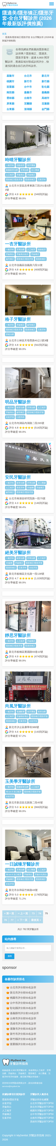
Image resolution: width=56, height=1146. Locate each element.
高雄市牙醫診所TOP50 (42, 1121)
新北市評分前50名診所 (22, 992)
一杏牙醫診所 (18, 243)
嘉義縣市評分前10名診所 (24, 1013)
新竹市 (28, 81)
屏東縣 (10, 103)
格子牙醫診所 (18, 319)
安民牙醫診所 (18, 477)
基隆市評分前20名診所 (22, 1028)
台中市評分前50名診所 (22, 1002)
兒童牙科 (6, 1118)
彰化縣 (45, 86)
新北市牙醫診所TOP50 (42, 1107)
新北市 (45, 75)
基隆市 (10, 75)
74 (40, 913)
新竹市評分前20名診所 (22, 1033)
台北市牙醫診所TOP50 (42, 1103)
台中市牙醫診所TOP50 (42, 1114)
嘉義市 (28, 92)
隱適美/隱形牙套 (10, 1099)
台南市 (28, 98)
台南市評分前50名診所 (22, 1018)
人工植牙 (6, 1110)
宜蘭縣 (28, 103)
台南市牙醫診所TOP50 (42, 1118)
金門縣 (45, 109)
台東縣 (10, 109)
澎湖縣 (28, 109)
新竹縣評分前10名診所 (22, 1039)
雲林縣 (10, 98)
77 (13, 920)
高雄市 (45, 98)
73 (34, 913)
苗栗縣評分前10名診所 (22, 1044)
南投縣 (10, 92)
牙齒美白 (6, 1107)
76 (6, 920)
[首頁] (10, 4)
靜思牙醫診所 (18, 635)
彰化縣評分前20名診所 (22, 1008)
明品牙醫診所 (18, 401)
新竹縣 (45, 81)
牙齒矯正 (6, 1114)
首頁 (4, 34)
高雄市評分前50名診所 (22, 1023)
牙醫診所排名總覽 (39, 1099)
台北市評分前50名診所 (22, 987)
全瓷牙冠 (6, 1103)
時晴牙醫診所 (18, 159)
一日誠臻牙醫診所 (22, 864)
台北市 (28, 75)
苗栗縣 (10, 86)
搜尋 (10, 956)
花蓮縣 (45, 103)
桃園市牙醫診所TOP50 (42, 1110)
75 (46, 914)
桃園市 (10, 81)
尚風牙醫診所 (18, 706)
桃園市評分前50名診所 (22, 997)
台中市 (28, 86)
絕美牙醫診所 (18, 552)
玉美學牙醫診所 (20, 781)
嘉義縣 (45, 92)
